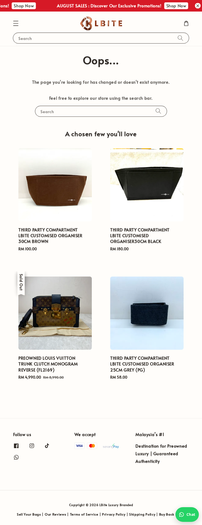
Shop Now (20, 5)
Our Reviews (55, 514)
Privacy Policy (113, 514)
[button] (16, 23)
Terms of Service (84, 514)
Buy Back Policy (172, 514)
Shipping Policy (142, 514)
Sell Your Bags (29, 514)
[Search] (180, 38)
